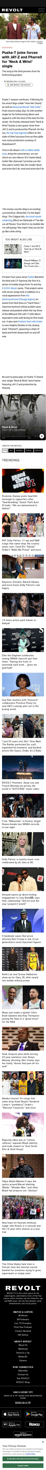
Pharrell (19, 450)
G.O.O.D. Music (9, 288)
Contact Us (23, 1374)
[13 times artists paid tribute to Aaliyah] (23, 605)
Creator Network (23, 1331)
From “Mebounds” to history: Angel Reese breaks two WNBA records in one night (21, 824)
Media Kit (23, 1356)
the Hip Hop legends (16, 132)
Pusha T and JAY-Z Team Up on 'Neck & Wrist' (32, 249)
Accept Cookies (23, 1466)
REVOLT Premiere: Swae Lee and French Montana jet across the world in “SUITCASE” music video (20, 785)
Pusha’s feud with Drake (30, 321)
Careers (23, 1360)
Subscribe (23, 1370)
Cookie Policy (30, 1454)
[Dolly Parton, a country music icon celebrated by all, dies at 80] (23, 844)
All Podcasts (23, 1319)
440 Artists (23, 1334)
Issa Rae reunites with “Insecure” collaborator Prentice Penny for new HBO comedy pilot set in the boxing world (20, 704)
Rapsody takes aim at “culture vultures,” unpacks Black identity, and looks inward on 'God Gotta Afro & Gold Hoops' (20, 1144)
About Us (23, 1345)
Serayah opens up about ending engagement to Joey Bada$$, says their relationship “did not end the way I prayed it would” (21, 899)
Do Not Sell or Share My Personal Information (23, 1459)
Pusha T (29, 450)
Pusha (31, 277)
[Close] (43, 1442)
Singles (38, 450)
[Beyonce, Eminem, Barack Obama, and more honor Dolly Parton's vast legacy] (23, 566)
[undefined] (13, 249)
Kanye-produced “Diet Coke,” (27, 107)
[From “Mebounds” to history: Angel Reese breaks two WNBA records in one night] (23, 806)
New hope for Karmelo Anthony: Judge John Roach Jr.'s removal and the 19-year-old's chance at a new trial (21, 1227)
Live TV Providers (23, 1323)
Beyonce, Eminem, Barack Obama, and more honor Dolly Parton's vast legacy (21, 585)
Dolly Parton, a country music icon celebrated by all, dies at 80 (20, 861)
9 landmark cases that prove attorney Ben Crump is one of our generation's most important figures (21, 939)
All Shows (23, 1315)
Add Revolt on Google (20, 85)
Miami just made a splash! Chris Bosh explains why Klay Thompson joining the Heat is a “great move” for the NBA (20, 1017)
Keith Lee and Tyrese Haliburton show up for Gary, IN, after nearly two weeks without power (20, 977)
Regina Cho (12, 81)
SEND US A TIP (23, 1402)
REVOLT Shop (23, 1382)
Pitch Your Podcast (23, 1327)
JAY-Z (11, 450)
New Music (7, 47)
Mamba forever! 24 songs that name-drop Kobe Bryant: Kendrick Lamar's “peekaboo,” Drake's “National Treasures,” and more (20, 1103)
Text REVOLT (23, 1378)
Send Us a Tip (23, 1352)
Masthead (23, 1349)
